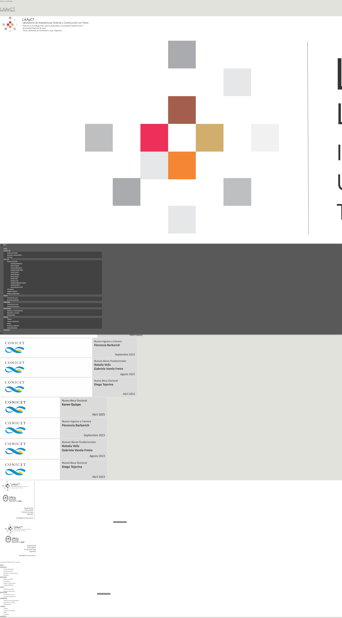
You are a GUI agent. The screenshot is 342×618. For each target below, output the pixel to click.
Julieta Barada (15, 274)
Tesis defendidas (12, 327)
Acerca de (7, 250)
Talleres (9, 319)
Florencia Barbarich (16, 268)
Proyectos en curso (12, 304)
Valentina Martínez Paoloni (18, 282)
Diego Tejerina (15, 265)
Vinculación (10, 289)
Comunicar (7, 308)
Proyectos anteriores (13, 306)
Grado (9, 323)
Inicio (5, 248)
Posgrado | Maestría (13, 325)
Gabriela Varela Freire (17, 270)
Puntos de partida (12, 253)
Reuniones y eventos (13, 312)
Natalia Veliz (14, 278)
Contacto (7, 330)
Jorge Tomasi (15, 272)
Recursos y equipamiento (14, 255)
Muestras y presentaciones (15, 310)
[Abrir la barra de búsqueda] (1, 333)
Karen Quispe (15, 276)
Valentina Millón (15, 285)
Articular (6, 259)
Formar (6, 317)
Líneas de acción (8, 571)
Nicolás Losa (14, 280)
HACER (2, 587)
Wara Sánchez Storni (17, 287)
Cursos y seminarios (13, 321)
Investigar (7, 302)
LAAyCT (7, 9)
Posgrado (6, 614)
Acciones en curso (12, 297)
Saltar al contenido (6, 1)
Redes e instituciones (13, 293)
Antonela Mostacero (16, 263)
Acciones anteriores (13, 300)
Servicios (9, 257)
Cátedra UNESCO (12, 291)
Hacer (6, 295)
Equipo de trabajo (12, 261)
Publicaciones (11, 315)
